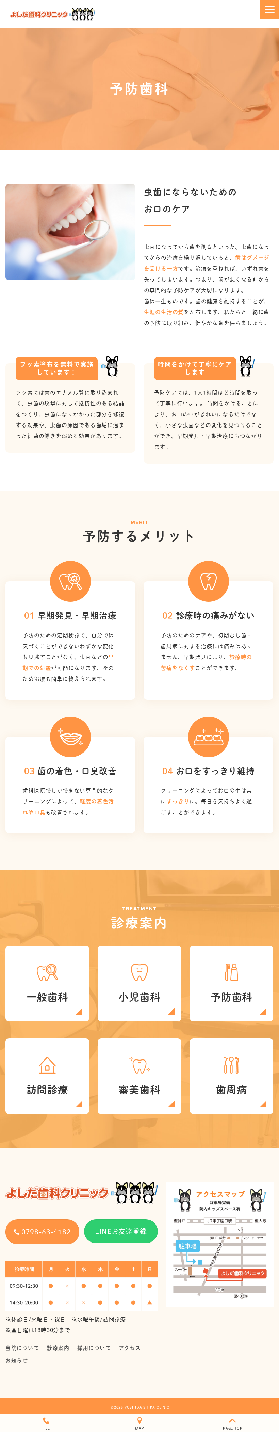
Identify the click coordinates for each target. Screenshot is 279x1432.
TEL (46, 1428)
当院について (22, 1348)
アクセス (130, 1348)
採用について (94, 1348)
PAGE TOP (232, 1428)
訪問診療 (47, 1090)
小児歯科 (139, 997)
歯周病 (231, 1090)
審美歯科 (139, 1090)
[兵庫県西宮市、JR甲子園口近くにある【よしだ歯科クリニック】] (52, 14)
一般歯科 (47, 997)
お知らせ (16, 1360)
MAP (139, 1428)
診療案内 (58, 1348)
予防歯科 (231, 997)
